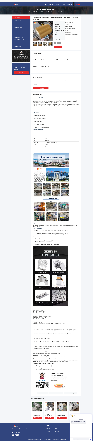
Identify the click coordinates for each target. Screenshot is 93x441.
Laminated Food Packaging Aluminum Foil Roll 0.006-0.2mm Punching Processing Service (49, 414)
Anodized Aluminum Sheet (18, 41)
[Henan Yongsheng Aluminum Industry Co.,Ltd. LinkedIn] (75, 1)
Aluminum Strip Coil (17, 20)
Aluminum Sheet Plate (18, 27)
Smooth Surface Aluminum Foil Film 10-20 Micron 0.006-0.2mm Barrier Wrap (61, 414)
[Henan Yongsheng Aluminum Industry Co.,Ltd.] (15, 4)
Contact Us (48, 431)
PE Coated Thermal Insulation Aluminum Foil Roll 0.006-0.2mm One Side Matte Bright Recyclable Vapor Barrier (37, 414)
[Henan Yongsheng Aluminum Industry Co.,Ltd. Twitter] (74, 1)
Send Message (41, 88)
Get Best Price (57, 47)
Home (28, 11)
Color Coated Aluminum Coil (19, 22)
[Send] (90, 439)
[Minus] (90, 415)
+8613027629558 (21, 69)
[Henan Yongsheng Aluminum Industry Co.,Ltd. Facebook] (72, 1)
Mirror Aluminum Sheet (18, 44)
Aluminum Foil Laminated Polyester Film (20, 35)
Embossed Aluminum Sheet (19, 39)
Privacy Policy (57, 431)
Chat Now (21, 72)
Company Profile (48, 427)
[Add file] (71, 439)
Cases (56, 428)
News (56, 427)
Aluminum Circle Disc (17, 29)
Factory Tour (48, 428)
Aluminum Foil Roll (33, 11)
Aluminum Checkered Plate (18, 37)
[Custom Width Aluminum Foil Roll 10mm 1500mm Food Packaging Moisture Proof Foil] (37, 406)
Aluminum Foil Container (18, 46)
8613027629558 (22, 67)
